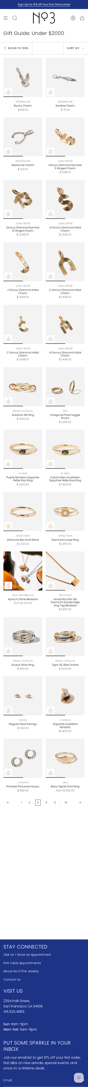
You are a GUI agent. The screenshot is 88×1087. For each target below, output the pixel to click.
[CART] (82, 18)
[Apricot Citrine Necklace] (22, 570)
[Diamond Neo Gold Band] (22, 511)
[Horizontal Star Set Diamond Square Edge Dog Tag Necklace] (65, 570)
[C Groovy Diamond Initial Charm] (65, 261)
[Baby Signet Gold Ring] (65, 758)
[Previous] (11, 802)
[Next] (77, 802)
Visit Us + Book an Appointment (27, 955)
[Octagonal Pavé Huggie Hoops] (65, 386)
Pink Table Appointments (22, 963)
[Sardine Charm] (65, 77)
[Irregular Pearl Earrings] (22, 695)
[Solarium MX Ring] (22, 386)
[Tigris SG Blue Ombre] (65, 636)
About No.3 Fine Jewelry (21, 971)
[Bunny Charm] (22, 77)
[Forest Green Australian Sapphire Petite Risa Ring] (65, 449)
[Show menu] (5, 18)
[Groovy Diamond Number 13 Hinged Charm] (22, 199)
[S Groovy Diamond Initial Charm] (65, 199)
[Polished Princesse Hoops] (22, 758)
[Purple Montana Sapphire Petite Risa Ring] (22, 449)
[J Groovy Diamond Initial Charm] (22, 261)
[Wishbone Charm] (22, 136)
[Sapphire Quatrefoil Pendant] (65, 695)
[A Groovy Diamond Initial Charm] (65, 324)
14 (66, 802)
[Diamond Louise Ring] (65, 511)
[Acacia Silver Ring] (22, 636)
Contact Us (12, 979)
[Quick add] (8, 92)
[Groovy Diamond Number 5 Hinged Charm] (65, 136)
